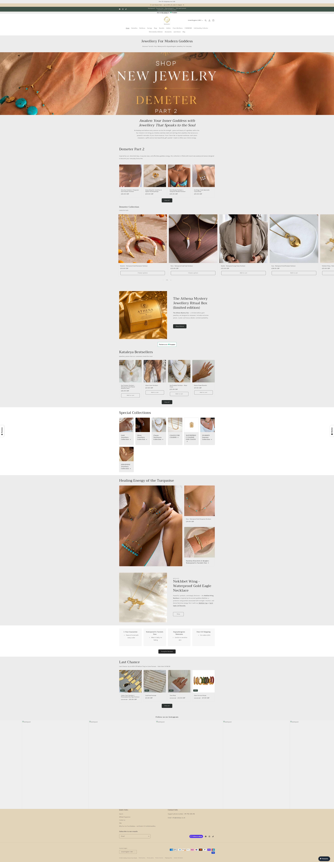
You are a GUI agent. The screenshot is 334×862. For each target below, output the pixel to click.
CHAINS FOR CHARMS (175, 436)
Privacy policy (150, 857)
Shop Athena (180, 326)
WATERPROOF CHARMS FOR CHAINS (191, 437)
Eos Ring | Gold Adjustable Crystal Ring (202, 190)
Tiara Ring (173, 695)
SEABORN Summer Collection (206, 437)
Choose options (143, 273)
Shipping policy (168, 857)
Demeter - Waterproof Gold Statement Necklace (134, 266)
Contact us (122, 820)
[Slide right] (171, 280)
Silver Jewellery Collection (141, 437)
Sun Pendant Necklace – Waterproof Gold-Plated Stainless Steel (128, 387)
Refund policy (142, 857)
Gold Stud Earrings (150, 695)
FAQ (120, 823)
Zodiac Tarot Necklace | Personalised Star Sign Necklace (130, 696)
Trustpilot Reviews (167, 651)
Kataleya (125, 858)
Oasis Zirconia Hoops (200, 695)
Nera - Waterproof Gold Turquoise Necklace (198, 519)
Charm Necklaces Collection (157, 437)
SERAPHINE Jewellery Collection (125, 466)
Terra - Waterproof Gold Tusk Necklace (182, 266)
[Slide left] (163, 280)
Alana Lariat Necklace (151, 385)
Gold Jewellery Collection (125, 437)
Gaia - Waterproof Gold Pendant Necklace (283, 266)
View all (167, 200)
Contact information (178, 857)
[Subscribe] (148, 836)
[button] (206, 20)
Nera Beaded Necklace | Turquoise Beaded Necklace (178, 190)
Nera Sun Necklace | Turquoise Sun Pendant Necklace (130, 190)
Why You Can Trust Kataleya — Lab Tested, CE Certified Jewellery (137, 826)
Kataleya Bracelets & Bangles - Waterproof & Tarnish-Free (198, 562)
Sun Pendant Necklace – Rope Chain (178, 386)
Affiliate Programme (124, 817)
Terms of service (159, 857)
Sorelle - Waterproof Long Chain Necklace (233, 266)
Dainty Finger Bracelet (200, 385)
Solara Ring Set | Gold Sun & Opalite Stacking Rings (153, 190)
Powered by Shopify (132, 858)
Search (121, 814)
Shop (178, 614)
